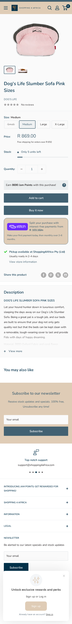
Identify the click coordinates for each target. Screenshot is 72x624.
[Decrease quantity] (21, 169)
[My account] (57, 8)
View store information (23, 262)
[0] (65, 8)
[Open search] (50, 8)
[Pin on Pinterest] (51, 275)
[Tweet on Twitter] (58, 275)
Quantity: (9, 169)
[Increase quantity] (42, 169)
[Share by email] (65, 275)
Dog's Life (10, 99)
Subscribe (36, 431)
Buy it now (36, 210)
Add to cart (36, 198)
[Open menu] (6, 7)
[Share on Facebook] (43, 275)
